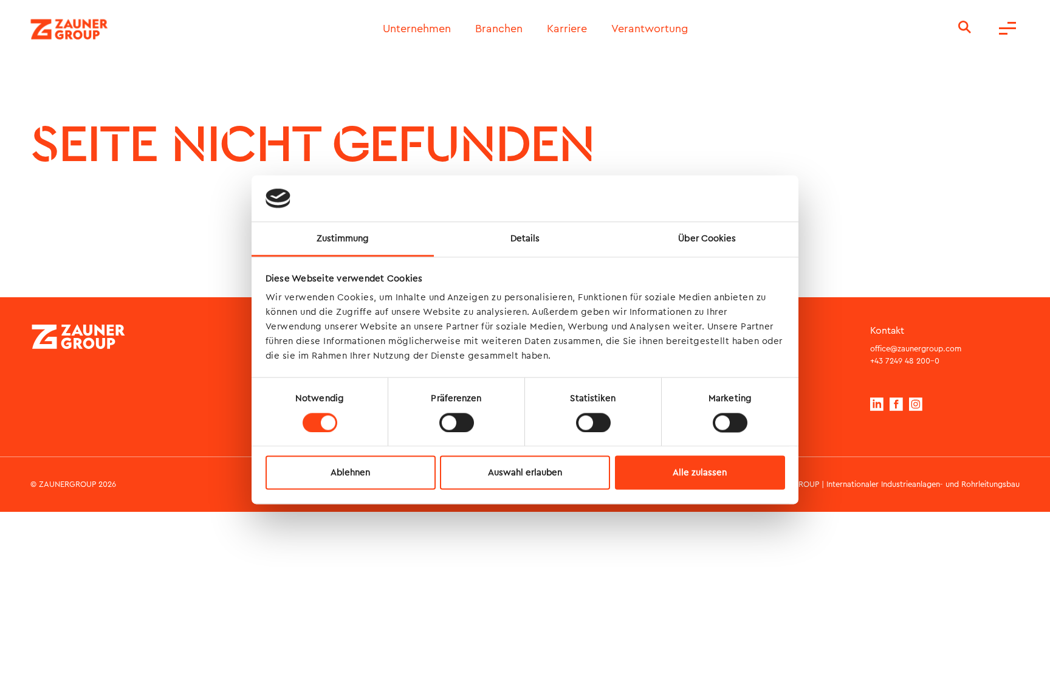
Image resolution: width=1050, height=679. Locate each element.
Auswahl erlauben (525, 473)
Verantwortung (649, 29)
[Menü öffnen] (1007, 29)
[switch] (456, 422)
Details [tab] (525, 239)
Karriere (567, 29)
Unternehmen (417, 29)
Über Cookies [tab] (707, 239)
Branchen (499, 29)
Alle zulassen (700, 473)
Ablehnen (350, 473)
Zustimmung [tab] (343, 239)
